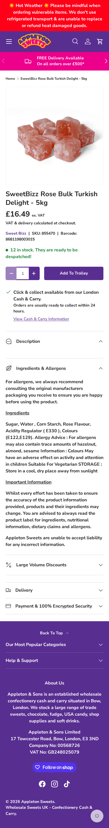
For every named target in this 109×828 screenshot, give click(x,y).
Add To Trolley (74, 273)
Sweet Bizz (16, 233)
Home (10, 78)
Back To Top (52, 633)
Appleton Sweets (37, 801)
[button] (100, 41)
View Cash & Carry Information (41, 319)
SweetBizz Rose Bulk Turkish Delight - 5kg (53, 78)
